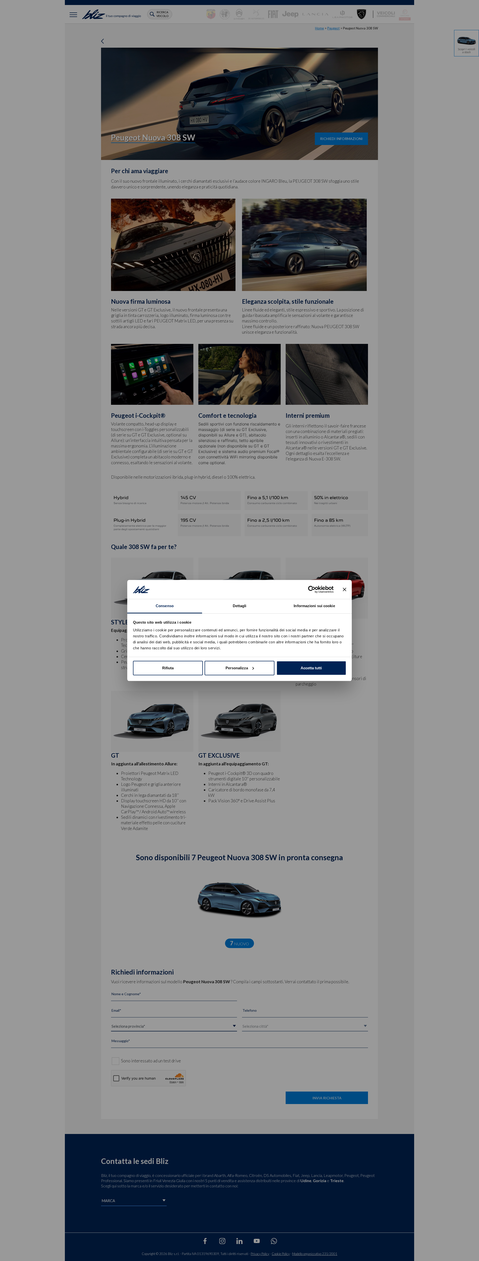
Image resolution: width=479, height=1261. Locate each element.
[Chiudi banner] (344, 589)
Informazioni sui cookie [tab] (314, 606)
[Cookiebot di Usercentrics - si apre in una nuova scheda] (312, 589)
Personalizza (237, 668)
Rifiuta (168, 668)
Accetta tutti (311, 668)
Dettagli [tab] (239, 606)
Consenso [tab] (165, 606)
